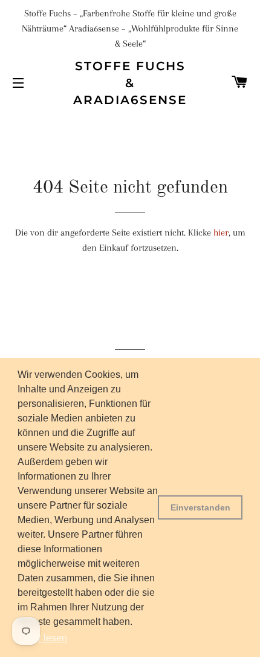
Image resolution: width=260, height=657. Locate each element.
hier (221, 232)
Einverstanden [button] (200, 507)
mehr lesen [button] (43, 638)
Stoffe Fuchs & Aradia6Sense (130, 83)
